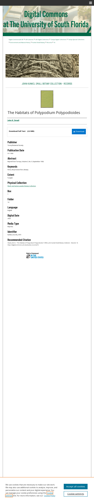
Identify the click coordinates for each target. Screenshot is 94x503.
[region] (47, 490)
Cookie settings (75, 493)
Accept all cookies (75, 486)
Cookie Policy (49, 495)
